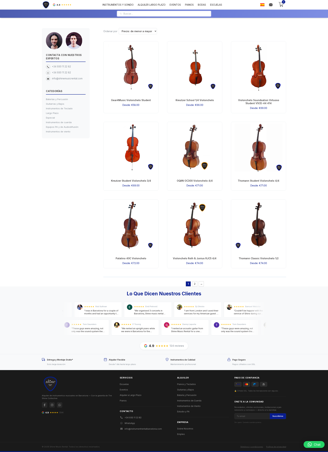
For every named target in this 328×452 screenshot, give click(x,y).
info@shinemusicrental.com (67, 78)
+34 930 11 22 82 (61, 66)
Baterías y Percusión (57, 99)
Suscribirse (277, 416)
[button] (314, 444)
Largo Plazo (52, 113)
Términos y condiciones (251, 447)
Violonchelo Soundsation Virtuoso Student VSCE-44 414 (258, 102)
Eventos (175, 4)
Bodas (202, 4)
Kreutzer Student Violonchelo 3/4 (131, 180)
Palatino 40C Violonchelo (131, 258)
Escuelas (216, 4)
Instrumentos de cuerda (59, 122)
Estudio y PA (183, 411)
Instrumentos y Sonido (118, 4)
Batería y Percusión (186, 395)
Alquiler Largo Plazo (152, 4)
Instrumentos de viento (58, 131)
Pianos (189, 4)
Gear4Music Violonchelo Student (131, 100)
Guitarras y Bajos (55, 103)
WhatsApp (130, 423)
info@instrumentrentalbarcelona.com (143, 429)
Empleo (181, 434)
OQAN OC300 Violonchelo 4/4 (195, 180)
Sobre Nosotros (185, 428)
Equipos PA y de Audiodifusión (62, 127)
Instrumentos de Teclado (59, 108)
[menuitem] (262, 4)
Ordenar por (110, 31)
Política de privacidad (276, 447)
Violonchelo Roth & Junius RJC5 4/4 (194, 258)
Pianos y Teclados (186, 384)
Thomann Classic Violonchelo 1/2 (258, 258)
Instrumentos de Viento (189, 406)
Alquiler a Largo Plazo (130, 395)
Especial (50, 117)
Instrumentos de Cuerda (189, 400)
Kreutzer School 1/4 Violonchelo (195, 100)
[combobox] (166, 13)
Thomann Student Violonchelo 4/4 (258, 180)
